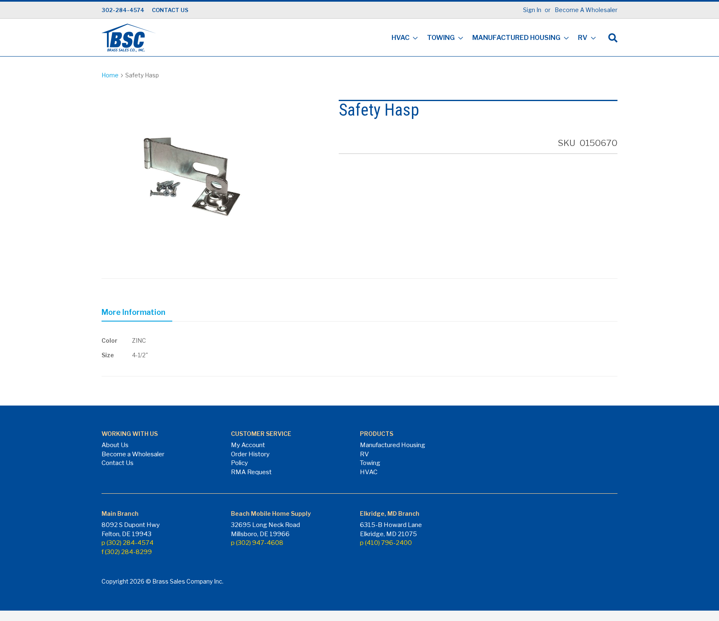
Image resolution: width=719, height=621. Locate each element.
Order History (250, 454)
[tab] (137, 314)
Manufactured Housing (392, 445)
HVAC (368, 472)
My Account (248, 445)
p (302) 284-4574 (128, 543)
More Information (133, 312)
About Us (115, 445)
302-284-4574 (123, 10)
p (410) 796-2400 (386, 543)
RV (364, 454)
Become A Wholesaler (586, 9)
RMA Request (251, 472)
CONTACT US (170, 10)
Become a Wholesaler (133, 454)
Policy (239, 463)
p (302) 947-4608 (257, 543)
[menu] (491, 38)
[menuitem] (402, 38)
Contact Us (118, 463)
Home (110, 75)
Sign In (532, 9)
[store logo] (129, 38)
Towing (370, 463)
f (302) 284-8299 (127, 552)
